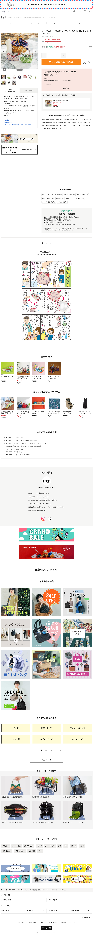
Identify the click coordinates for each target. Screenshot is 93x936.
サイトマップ (54, 923)
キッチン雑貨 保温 (70, 195)
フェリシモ (4, 890)
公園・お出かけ (7, 851)
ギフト (40, 851)
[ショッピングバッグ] (90, 11)
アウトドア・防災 (50, 846)
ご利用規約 (21, 923)
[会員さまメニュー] (74, 11)
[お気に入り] (85, 11)
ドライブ (39, 846)
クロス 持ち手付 (63, 202)
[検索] (79, 11)
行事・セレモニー (20, 851)
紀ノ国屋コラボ (28, 846)
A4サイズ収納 (17, 846)
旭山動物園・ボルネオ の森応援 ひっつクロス (23, 379)
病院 (66, 846)
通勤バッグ (6, 846)
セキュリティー (44, 923)
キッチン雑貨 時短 (83, 195)
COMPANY (72, 923)
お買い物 (73, 846)
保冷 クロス (60, 198)
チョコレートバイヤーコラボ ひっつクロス (54, 378)
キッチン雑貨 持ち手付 (49, 202)
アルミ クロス (70, 198)
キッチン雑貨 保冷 (48, 195)
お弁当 (82, 846)
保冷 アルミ (81, 198)
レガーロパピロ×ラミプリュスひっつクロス (38, 378)
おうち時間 (31, 851)
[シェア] (89, 62)
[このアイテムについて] (90, 47)
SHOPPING (63, 923)
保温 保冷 (59, 195)
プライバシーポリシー (32, 923)
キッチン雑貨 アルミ (48, 198)
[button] (35, 51)
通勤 (59, 846)
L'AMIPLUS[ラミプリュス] (16, 890)
